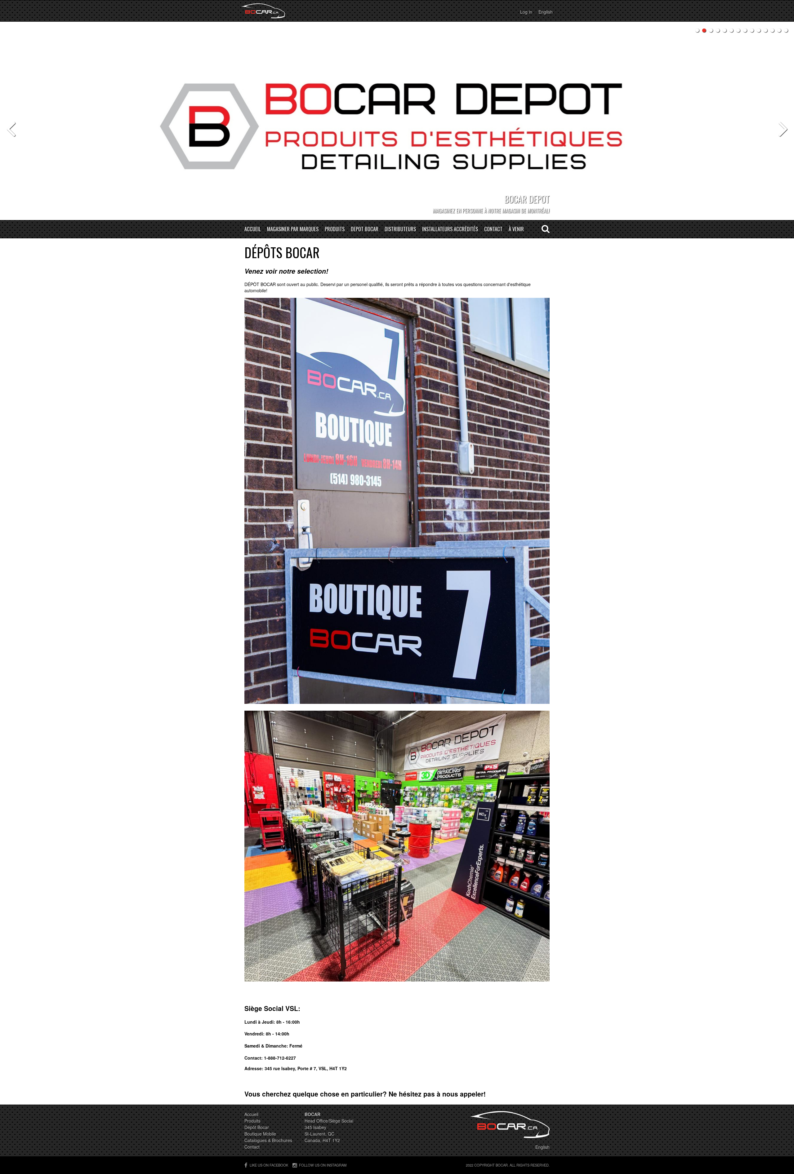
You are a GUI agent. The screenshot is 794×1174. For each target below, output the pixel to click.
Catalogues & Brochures (268, 1140)
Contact (493, 229)
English (545, 12)
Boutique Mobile (260, 1134)
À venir (516, 229)
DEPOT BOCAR (364, 229)
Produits (335, 229)
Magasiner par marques (293, 229)
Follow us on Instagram (322, 1165)
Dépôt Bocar (256, 1127)
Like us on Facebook (269, 1165)
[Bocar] (263, 10)
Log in (526, 12)
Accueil (252, 229)
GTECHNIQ (538, 211)
